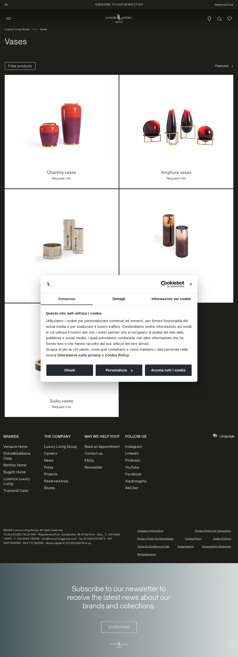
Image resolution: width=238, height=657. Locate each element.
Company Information (150, 530)
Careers (50, 453)
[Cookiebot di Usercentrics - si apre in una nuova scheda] (169, 284)
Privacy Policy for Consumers (213, 530)
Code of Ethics (222, 538)
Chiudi (69, 370)
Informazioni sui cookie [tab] (171, 299)
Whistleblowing (146, 554)
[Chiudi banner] (191, 284)
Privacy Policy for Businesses (155, 538)
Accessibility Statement (216, 546)
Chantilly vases (61, 172)
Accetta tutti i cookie (168, 370)
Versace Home (15, 446)
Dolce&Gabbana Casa (16, 455)
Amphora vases (176, 172)
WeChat (131, 488)
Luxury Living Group (17, 29)
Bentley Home (14, 465)
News (48, 460)
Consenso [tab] (66, 299)
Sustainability (186, 546)
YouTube (132, 467)
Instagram (133, 446)
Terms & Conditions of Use (153, 546)
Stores (49, 488)
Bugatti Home (14, 472)
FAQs (89, 460)
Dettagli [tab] (119, 299)
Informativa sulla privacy (79, 355)
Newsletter (94, 467)
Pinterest (132, 460)
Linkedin (132, 453)
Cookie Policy (117, 355)
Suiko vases (61, 400)
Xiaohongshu (136, 481)
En (6, 4)
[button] (8, 19)
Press (48, 467)
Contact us (94, 453)
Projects (51, 474)
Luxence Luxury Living (16, 481)
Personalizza (116, 370)
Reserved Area (56, 481)
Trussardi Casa (15, 490)
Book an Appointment (102, 446)
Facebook (133, 474)
